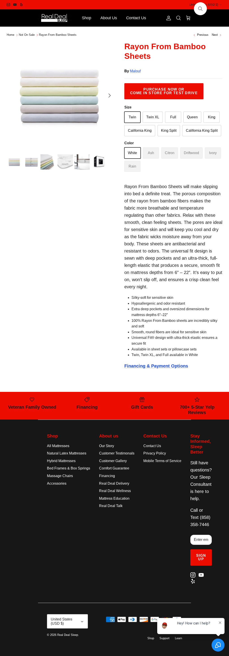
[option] (60, 95)
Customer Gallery (113, 461)
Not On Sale (27, 35)
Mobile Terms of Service (162, 461)
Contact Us (136, 18)
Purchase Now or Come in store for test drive (164, 91)
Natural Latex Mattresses (66, 453)
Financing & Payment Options (156, 365)
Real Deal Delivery (114, 483)
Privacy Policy (154, 453)
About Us (108, 18)
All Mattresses (58, 446)
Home (10, 35)
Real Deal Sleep (67, 635)
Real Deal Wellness (115, 491)
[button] (200, 8)
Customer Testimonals (116, 453)
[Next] (109, 95)
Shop (86, 18)
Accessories (56, 483)
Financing (107, 476)
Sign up (201, 557)
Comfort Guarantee (114, 468)
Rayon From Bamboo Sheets (57, 35)
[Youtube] (15, 4)
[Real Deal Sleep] (55, 18)
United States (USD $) (203, 4)
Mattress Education (114, 498)
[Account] (167, 18)
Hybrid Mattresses (61, 461)
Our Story (106, 446)
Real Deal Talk (111, 506)
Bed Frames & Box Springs (68, 468)
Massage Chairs (60, 476)
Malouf (135, 71)
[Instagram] (8, 4)
